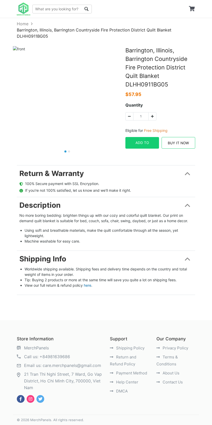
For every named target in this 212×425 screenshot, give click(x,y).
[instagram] (30, 399)
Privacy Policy (175, 348)
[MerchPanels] (23, 9)
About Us (170, 373)
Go (86, 9)
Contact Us (172, 382)
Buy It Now (178, 143)
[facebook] (21, 399)
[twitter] (40, 399)
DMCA (121, 391)
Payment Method (131, 373)
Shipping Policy (130, 348)
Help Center (126, 382)
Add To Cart (142, 145)
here (87, 285)
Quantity (134, 105)
